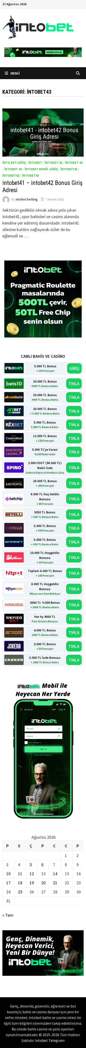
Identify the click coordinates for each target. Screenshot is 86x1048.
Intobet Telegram (49, 1040)
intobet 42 (74, 162)
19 (32, 882)
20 (43, 882)
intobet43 (30, 175)
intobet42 (10, 175)
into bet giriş (14, 162)
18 (20, 882)
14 (55, 873)
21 (55, 882)
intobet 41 (53, 162)
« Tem (7, 915)
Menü (15, 73)
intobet (35, 162)
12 (32, 873)
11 (20, 873)
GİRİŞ (74, 368)
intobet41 (68, 169)
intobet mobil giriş (41, 169)
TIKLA (74, 383)
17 (8, 882)
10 (8, 873)
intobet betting (27, 199)
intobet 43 (13, 169)
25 (20, 892)
